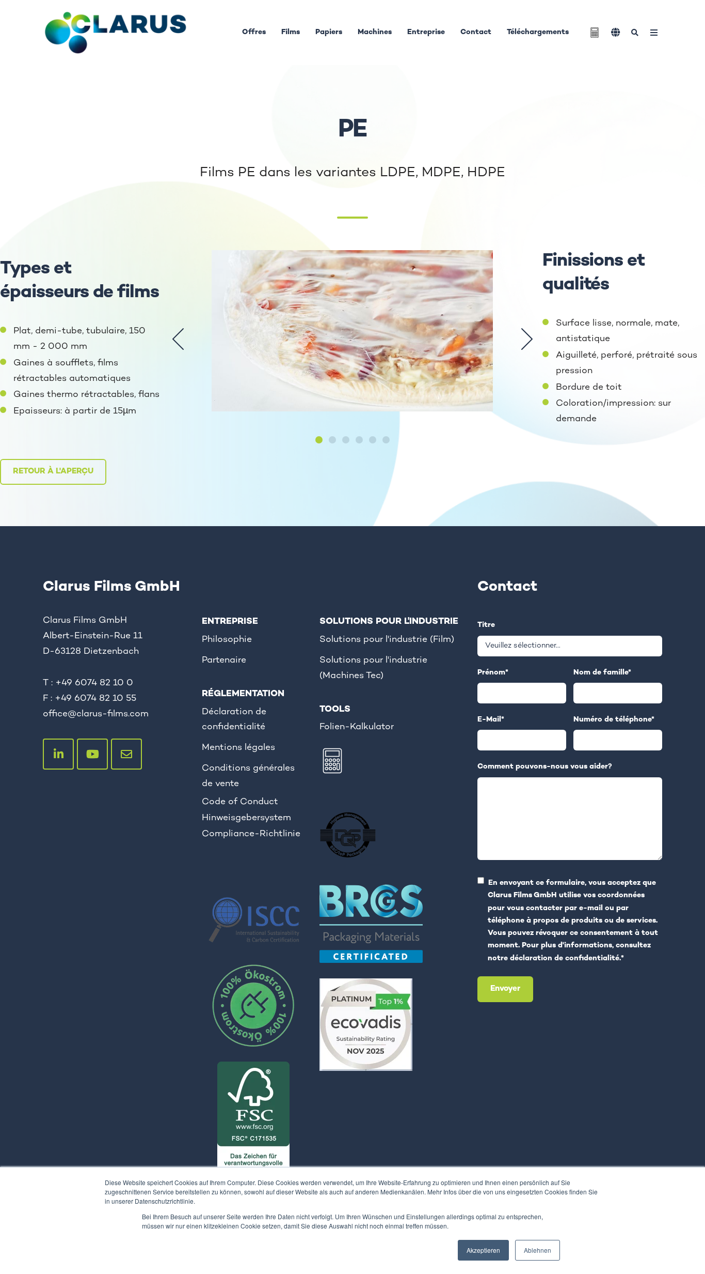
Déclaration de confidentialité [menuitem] (234, 719)
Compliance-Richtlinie (251, 834)
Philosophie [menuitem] (227, 639)
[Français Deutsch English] (615, 32)
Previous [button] (178, 339)
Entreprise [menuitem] (426, 32)
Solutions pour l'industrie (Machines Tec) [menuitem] (373, 668)
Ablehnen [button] (537, 1250)
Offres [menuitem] (254, 32)
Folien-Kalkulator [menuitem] (356, 727)
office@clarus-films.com (96, 714)
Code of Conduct (240, 802)
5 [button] (372, 439)
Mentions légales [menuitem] (238, 748)
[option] (352, 339)
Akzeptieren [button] (483, 1250)
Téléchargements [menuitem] (538, 32)
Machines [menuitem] (375, 32)
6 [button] (386, 439)
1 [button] (319, 439)
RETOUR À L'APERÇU (53, 471)
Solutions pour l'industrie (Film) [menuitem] (386, 639)
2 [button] (332, 439)
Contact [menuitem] (475, 32)
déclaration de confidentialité (564, 958)
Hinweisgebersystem (246, 818)
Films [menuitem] (290, 32)
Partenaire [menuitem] (224, 660)
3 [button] (345, 439)
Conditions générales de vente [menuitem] (248, 776)
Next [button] (527, 339)
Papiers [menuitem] (328, 32)
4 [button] (359, 439)
